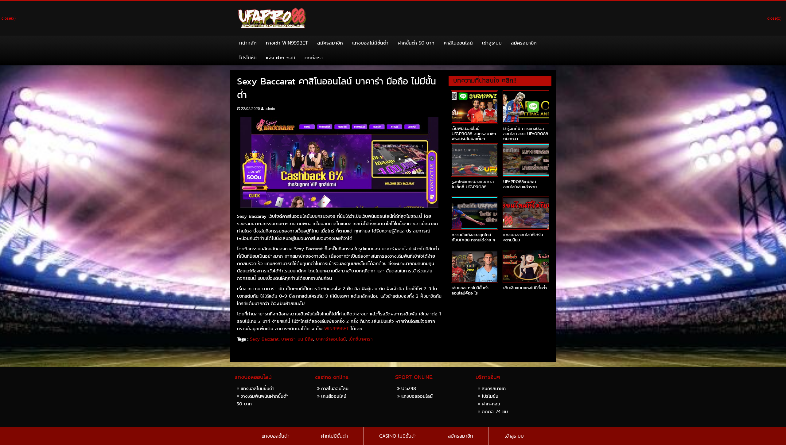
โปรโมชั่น (248, 57)
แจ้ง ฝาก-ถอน (280, 57)
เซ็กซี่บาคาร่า (360, 339)
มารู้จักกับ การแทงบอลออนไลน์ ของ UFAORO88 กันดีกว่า (525, 133)
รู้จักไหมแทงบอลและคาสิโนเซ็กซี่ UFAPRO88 (473, 184)
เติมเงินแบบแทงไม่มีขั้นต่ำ (525, 288)
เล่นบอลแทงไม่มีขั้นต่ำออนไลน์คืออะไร (470, 290)
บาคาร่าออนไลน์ (331, 339)
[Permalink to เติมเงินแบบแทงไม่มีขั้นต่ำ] (526, 266)
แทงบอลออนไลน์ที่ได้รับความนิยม (523, 237)
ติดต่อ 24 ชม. (495, 411)
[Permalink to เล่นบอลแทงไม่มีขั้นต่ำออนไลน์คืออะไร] (474, 266)
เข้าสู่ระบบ (492, 42)
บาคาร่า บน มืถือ (297, 339)
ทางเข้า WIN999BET (287, 42)
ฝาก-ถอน (491, 403)
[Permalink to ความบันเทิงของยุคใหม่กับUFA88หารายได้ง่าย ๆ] (474, 213)
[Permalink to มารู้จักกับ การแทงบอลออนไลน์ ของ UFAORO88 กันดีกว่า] (526, 107)
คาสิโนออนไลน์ (458, 42)
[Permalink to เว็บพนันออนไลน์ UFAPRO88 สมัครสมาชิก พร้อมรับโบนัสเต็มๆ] (474, 107)
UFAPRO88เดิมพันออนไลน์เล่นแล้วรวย (520, 184)
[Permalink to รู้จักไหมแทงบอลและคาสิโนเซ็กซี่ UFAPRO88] (474, 160)
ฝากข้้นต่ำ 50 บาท (416, 42)
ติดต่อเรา (314, 57)
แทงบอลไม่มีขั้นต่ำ (370, 42)
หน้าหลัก (248, 42)
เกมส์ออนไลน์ (333, 396)
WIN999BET (336, 328)
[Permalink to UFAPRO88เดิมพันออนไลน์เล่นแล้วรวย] (526, 160)
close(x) (9, 18)
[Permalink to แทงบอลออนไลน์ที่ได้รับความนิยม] (526, 213)
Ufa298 (408, 388)
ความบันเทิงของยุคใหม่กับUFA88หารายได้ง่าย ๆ (473, 237)
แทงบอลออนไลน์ (417, 396)
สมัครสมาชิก (330, 42)
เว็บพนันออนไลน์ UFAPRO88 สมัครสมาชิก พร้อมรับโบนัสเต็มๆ (474, 133)
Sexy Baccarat (264, 339)
